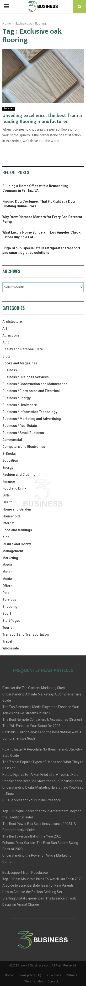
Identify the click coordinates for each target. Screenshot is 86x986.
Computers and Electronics (23, 447)
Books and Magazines (19, 363)
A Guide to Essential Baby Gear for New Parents (38, 885)
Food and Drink (14, 488)
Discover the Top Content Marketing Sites (33, 688)
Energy (7, 468)
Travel (7, 641)
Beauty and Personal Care (22, 349)
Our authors (53, 975)
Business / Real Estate (19, 426)
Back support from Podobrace (25, 872)
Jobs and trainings (17, 530)
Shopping (9, 606)
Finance (8, 481)
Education (10, 460)
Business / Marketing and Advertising (31, 419)
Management (12, 551)
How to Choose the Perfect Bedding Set (32, 892)
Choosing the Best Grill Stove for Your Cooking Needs (42, 781)
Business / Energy (16, 398)
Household (11, 516)
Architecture (12, 321)
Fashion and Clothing (19, 474)
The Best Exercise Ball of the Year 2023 (32, 836)
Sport (6, 613)
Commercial (12, 440)
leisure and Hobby (16, 544)
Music (7, 579)
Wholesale (10, 648)
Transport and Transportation (25, 634)
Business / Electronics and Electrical (31, 391)
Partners (71, 975)
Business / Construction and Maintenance (34, 384)
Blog (6, 356)
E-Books (9, 453)
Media (7, 565)
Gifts (6, 495)
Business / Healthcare (19, 405)
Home (9, 975)
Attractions (11, 335)
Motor (7, 572)
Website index (33, 981)
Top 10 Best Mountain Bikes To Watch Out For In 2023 (42, 879)
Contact (53, 981)
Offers (7, 586)
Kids (6, 537)
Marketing (10, 558)
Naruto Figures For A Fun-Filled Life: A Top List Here (40, 775)
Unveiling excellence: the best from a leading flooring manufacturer (42, 119)
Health (7, 502)
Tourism (9, 627)
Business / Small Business (23, 433)
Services (9, 108)
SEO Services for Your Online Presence (31, 800)
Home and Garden (16, 509)
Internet (8, 523)
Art (4, 328)
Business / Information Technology (29, 412)
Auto (6, 342)
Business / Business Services (25, 377)
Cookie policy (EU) (29, 975)
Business (9, 370)
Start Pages (11, 621)
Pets (5, 593)
